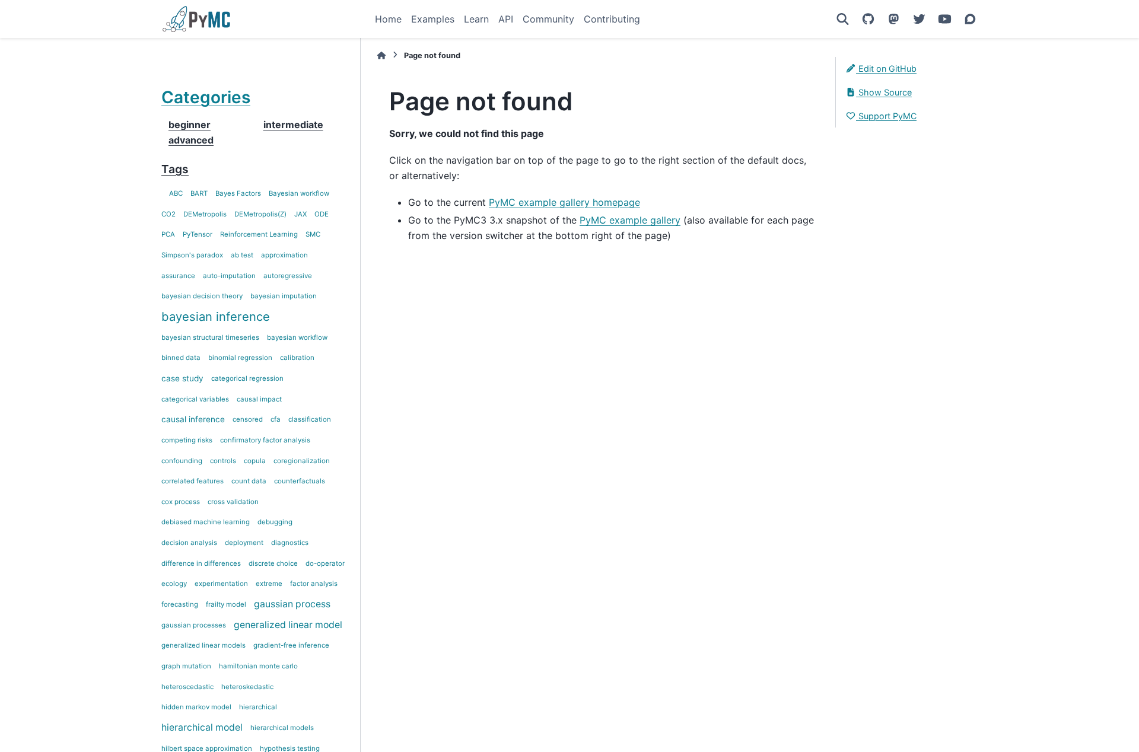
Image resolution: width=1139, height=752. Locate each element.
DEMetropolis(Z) (260, 214)
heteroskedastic (247, 687)
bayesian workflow (297, 337)
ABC (176, 193)
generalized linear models (203, 645)
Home (388, 19)
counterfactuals (299, 481)
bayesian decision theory (202, 296)
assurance (178, 276)
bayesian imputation (283, 296)
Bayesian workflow (299, 193)
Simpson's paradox (192, 255)
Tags (175, 169)
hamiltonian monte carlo (258, 666)
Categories (205, 97)
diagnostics (289, 542)
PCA (168, 234)
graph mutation (186, 666)
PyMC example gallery (630, 220)
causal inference (193, 419)
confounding (181, 461)
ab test (242, 255)
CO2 (168, 214)
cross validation (233, 502)
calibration (297, 357)
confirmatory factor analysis (265, 440)
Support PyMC (886, 116)
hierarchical (258, 707)
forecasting (179, 604)
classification (309, 419)
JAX (300, 214)
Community (548, 19)
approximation (284, 255)
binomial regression (240, 357)
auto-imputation (229, 276)
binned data (181, 357)
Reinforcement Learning (259, 234)
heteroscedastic (187, 687)
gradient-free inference (291, 645)
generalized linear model (288, 624)
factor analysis (314, 583)
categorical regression (247, 378)
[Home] (381, 55)
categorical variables (195, 399)
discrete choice (273, 563)
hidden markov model (196, 707)
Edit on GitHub (886, 68)
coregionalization (301, 461)
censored (248, 419)
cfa (276, 419)
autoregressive (287, 276)
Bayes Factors (238, 193)
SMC (313, 234)
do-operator (325, 563)
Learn (476, 19)
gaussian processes (193, 625)
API (505, 19)
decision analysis (189, 542)
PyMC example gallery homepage (564, 202)
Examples (432, 19)
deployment (244, 542)
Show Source (884, 92)
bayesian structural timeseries (210, 337)
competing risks (186, 440)
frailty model (226, 604)
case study (182, 378)
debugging (274, 522)
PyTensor (197, 234)
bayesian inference (215, 317)
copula (255, 461)
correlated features (192, 481)
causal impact (259, 399)
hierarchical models (282, 728)
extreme (269, 583)
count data (248, 481)
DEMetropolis (205, 214)
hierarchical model (202, 727)
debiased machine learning (205, 522)
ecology (174, 583)
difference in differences (201, 563)
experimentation (221, 583)
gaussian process (292, 604)
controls (223, 461)
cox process (180, 502)
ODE (321, 214)
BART (199, 193)
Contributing (612, 19)
